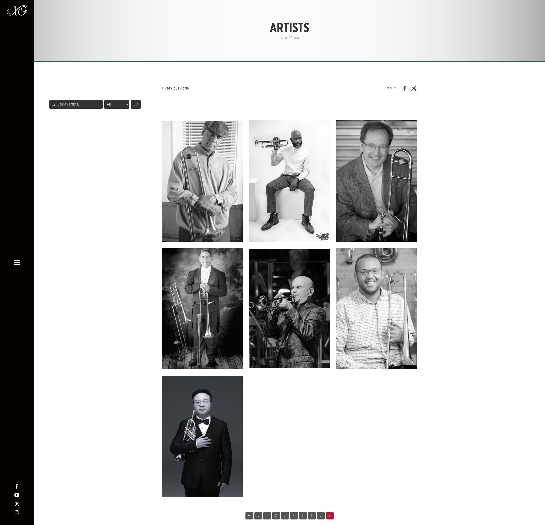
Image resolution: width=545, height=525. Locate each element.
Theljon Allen (289, 181)
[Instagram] (17, 512)
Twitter (413, 88)
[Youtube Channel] (17, 495)
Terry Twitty (202, 181)
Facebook (405, 88)
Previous (258, 515)
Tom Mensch (202, 308)
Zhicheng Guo (202, 436)
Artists (295, 37)
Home (284, 37)
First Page (249, 515)
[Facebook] (17, 486)
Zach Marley (376, 308)
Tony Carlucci (289, 308)
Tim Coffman (376, 181)
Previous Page (177, 88)
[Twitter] (17, 504)
